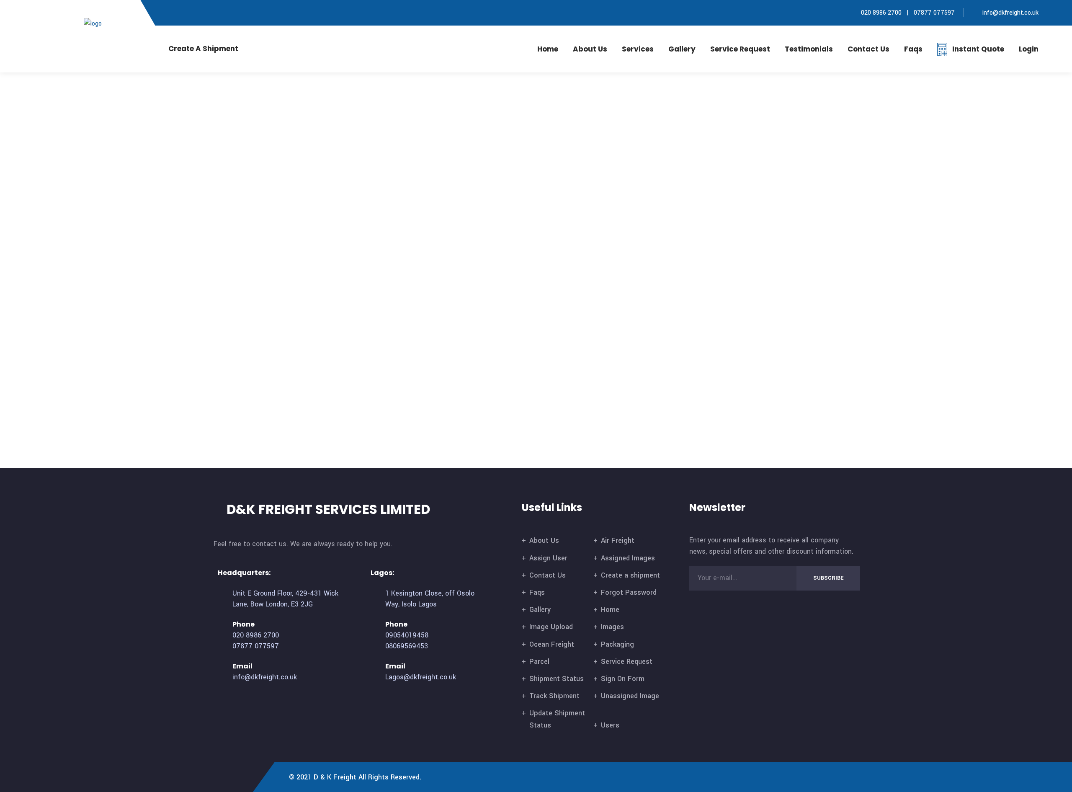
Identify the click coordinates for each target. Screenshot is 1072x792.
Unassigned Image (630, 696)
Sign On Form (622, 679)
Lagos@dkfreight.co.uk (420, 677)
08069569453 (406, 646)
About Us (590, 49)
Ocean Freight (551, 644)
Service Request (740, 49)
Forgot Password (629, 592)
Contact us (868, 49)
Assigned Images (628, 558)
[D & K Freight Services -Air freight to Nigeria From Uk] (106, 23)
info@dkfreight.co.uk (1010, 12)
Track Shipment (554, 696)
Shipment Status (556, 679)
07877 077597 (934, 12)
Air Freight (617, 540)
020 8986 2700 (880, 12)
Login (1028, 49)
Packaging (617, 644)
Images (612, 627)
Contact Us (547, 575)
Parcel (539, 661)
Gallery (682, 49)
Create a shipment (630, 575)
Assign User (548, 558)
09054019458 (406, 635)
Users (610, 725)
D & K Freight (335, 777)
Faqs (913, 49)
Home (547, 49)
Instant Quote (978, 49)
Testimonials (809, 49)
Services (638, 49)
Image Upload (551, 627)
